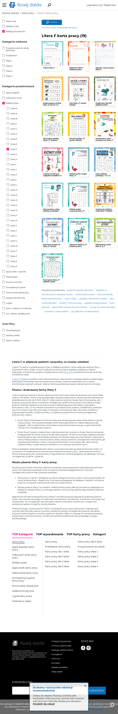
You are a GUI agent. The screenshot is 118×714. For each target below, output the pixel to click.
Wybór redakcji (13, 340)
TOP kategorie (22, 534)
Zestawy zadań (13, 335)
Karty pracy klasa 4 (88, 566)
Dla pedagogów (13, 330)
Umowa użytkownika (61, 646)
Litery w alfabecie (21, 379)
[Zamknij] (112, 704)
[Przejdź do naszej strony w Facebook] (83, 648)
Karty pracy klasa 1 (88, 551)
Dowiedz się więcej (91, 709)
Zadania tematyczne (15, 298)
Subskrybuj (96, 690)
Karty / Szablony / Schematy (19, 308)
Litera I (13, 164)
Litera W (14, 246)
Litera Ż (13, 266)
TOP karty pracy (78, 534)
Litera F (13, 149)
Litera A (13, 108)
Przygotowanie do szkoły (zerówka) (17, 49)
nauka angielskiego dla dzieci (64, 27)
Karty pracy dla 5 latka (57, 566)
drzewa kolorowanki (85, 294)
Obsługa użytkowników (62, 650)
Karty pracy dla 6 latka (90, 541)
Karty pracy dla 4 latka (57, 561)
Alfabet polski (12, 103)
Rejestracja (110, 5)
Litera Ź (13, 261)
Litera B (13, 118)
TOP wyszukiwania (49, 534)
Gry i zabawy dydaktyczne (18, 313)
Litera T (13, 236)
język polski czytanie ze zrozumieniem (69, 307)
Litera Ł (13, 185)
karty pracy (69, 372)
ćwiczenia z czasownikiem (56, 311)
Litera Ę (13, 144)
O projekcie (56, 654)
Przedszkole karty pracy (58, 546)
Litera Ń (13, 200)
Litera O (13, 205)
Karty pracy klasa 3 (88, 561)
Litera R (13, 220)
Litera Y (13, 251)
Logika (9, 303)
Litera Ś (13, 231)
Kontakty (55, 663)
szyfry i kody (70, 298)
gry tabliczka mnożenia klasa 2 (85, 311)
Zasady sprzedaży (59, 667)
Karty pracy (51, 541)
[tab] (23, 535)
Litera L (13, 180)
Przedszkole (11, 55)
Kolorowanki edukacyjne (17, 292)
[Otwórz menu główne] (4, 5)
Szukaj (54, 22)
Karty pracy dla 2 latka (57, 551)
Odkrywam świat (14, 98)
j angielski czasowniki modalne (93, 298)
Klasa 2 (9, 66)
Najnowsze (11, 21)
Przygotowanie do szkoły (91, 546)
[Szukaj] (49, 5)
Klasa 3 (9, 71)
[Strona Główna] (26, 5)
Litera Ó (13, 210)
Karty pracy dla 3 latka (57, 556)
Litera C (13, 124)
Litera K (13, 175)
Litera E (13, 139)
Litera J (13, 169)
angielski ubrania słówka (95, 303)
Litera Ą (13, 113)
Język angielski (12, 93)
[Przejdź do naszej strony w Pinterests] (88, 648)
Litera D (13, 134)
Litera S (13, 225)
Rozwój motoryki (14, 282)
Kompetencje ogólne (15, 287)
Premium (55, 658)
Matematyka (12, 277)
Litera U (13, 241)
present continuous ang (70, 303)
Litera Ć (13, 129)
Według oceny (12, 26)
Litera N (13, 195)
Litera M (14, 190)
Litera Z (13, 256)
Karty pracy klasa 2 (88, 556)
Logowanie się (94, 5)
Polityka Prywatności (61, 641)
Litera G (13, 154)
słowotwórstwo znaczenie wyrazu (57, 294)
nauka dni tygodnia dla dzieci (80, 290)
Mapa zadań (57, 671)
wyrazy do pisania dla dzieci (102, 307)
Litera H (13, 159)
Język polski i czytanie (16, 271)
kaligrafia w (101, 290)
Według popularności (16, 31)
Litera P (13, 215)
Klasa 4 (9, 76)
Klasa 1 (9, 61)
